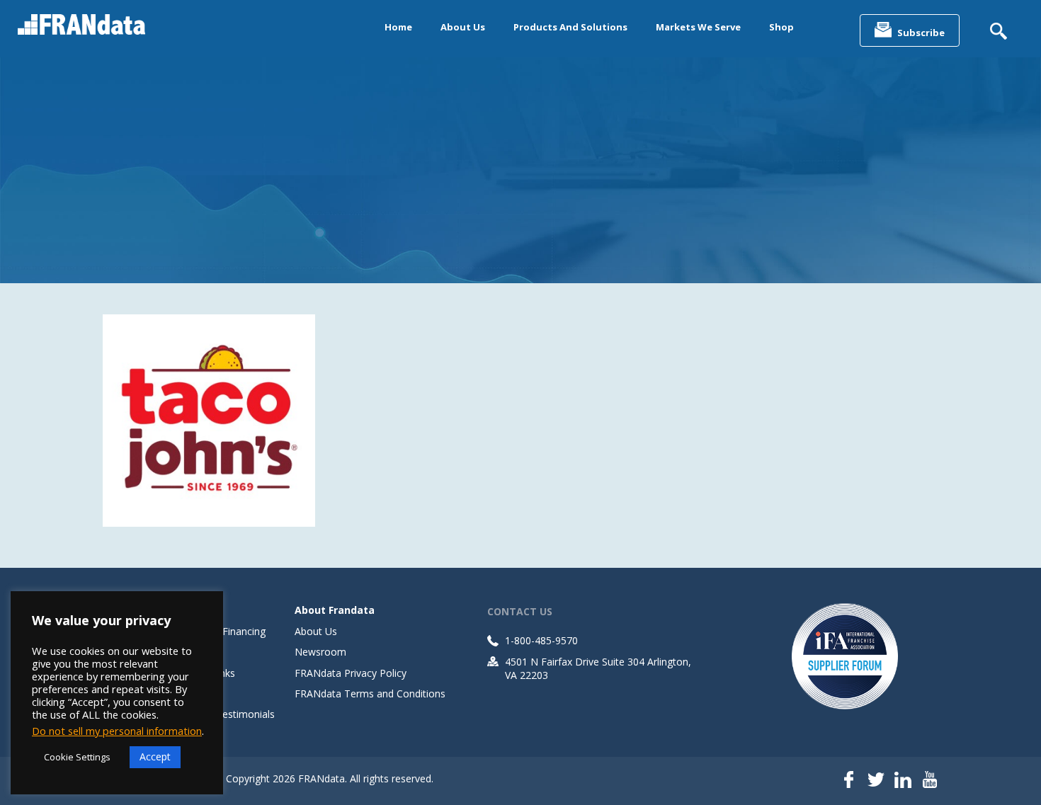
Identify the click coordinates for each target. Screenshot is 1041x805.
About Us (462, 27)
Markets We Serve (698, 27)
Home (398, 27)
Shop (781, 27)
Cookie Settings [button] (77, 756)
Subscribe (921, 32)
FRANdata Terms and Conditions (370, 693)
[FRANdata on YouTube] (929, 781)
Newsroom (320, 651)
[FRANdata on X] (876, 781)
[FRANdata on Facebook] (849, 781)
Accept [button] (155, 756)
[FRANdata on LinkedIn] (902, 781)
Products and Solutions (570, 27)
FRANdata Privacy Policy (350, 673)
